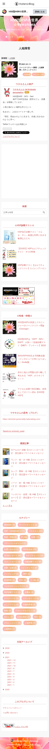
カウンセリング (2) (31, 598)
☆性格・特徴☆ (24, 315)
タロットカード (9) (12, 561)
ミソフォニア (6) (11, 573)
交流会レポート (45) (13, 555)
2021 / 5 (10, 674)
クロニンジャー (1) (12, 622)
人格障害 (27, 74)
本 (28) (24, 537)
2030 (7, 648)
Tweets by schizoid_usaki (13, 431)
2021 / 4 (10, 676)
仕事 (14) (35, 537)
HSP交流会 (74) (29, 549)
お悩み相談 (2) (23, 616)
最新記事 (24, 443)
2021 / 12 (11, 660)
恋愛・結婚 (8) (10, 567)
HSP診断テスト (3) (12, 592)
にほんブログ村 (21, 726)
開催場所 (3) (9, 524)
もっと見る (7, 505)
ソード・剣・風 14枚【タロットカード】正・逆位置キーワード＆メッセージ (28, 486)
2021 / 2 (10, 682)
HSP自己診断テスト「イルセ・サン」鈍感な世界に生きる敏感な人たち (32, 235)
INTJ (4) (22, 580)
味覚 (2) (7, 610)
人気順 (12, 58)
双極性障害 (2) (29, 604)
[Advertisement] (24, 171)
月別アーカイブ (24, 642)
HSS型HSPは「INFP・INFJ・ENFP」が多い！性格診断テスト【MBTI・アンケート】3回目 (32, 342)
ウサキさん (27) (35, 531)
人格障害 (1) (30, 622)
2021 (7, 657)
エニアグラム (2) (11, 604)
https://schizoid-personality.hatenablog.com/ (21, 419)
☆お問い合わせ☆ (10, 712)
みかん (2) (8, 616)
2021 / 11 (11, 662)
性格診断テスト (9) (33, 561)
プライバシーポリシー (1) (15, 543)
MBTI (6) (26, 573)
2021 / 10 (11, 665)
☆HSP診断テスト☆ (24, 225)
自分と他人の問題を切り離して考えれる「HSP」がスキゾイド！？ (32, 375)
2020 (7, 689)
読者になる (40, 11)
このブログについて (11, 136)
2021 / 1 (10, 684)
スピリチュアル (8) (29, 567)
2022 (7, 652)
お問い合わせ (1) (11, 549)
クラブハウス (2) (11, 598)
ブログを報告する (35, 744)
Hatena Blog (21, 744)
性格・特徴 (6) (10, 537)
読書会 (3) (29, 592)
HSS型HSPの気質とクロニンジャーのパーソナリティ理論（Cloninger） (31, 325)
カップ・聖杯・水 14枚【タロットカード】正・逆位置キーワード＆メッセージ (28, 474)
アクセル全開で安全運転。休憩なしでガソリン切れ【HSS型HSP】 (32, 392)
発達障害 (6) (9, 580)
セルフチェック (38, 74)
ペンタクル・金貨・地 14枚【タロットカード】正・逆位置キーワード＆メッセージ (28, 497)
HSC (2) (37, 616)
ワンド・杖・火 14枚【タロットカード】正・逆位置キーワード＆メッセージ (28, 462)
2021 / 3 (10, 679)
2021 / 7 (10, 671)
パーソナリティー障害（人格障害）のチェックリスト (31, 68)
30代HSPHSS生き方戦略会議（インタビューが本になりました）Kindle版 (32, 358)
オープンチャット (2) (28, 524)
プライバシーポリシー (12, 707)
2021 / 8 (10, 668)
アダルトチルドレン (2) (25, 610)
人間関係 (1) (9, 629)
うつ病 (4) (34, 580)
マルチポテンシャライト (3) (16, 586)
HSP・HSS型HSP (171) (14, 531)
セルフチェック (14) (34, 555)
